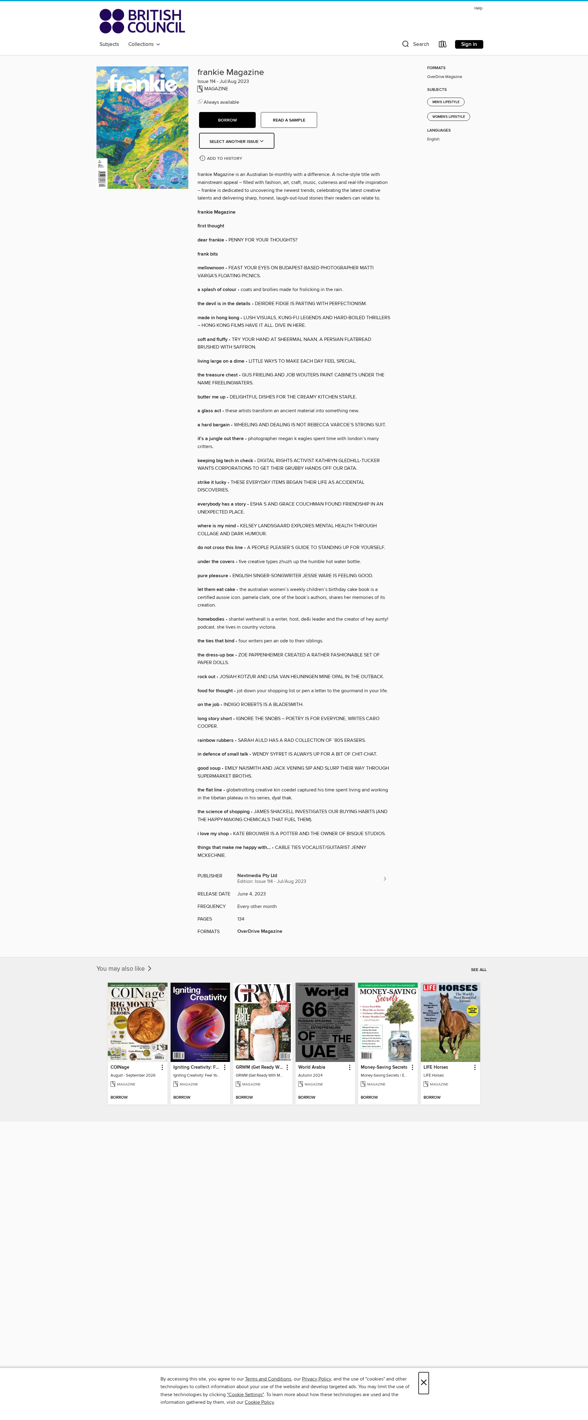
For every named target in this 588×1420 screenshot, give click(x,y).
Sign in (469, 44)
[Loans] (443, 45)
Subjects (109, 44)
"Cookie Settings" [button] (245, 1395)
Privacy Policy (316, 1379)
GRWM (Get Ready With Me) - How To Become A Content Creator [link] (260, 1067)
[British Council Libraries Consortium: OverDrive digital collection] (142, 21)
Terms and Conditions (268, 1379)
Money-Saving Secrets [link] (384, 1067)
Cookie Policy (259, 1402)
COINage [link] (120, 1067)
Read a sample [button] (289, 120)
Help (478, 8)
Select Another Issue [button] (234, 141)
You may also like (121, 969)
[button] (415, 45)
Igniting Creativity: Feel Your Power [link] (197, 1067)
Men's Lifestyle (445, 102)
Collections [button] (142, 44)
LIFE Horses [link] (436, 1067)
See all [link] (479, 970)
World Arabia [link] (311, 1067)
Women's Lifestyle (448, 117)
